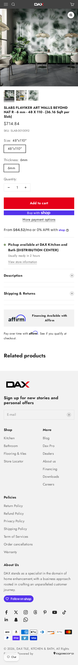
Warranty (10, 552)
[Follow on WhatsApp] (25, 619)
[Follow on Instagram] (25, 612)
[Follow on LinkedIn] (6, 619)
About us (49, 461)
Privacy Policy (14, 521)
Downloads (51, 476)
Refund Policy (14, 513)
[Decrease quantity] (8, 187)
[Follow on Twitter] (16, 612)
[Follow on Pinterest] (45, 612)
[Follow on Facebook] (6, 612)
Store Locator (13, 461)
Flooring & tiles (15, 453)
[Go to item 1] (9, 96)
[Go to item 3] (33, 96)
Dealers (48, 453)
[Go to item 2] (21, 96)
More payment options (39, 219)
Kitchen (9, 438)
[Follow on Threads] (35, 612)
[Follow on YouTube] (54, 612)
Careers (48, 484)
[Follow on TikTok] (64, 612)
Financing (50, 469)
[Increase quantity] (25, 187)
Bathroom (11, 445)
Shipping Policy (15, 528)
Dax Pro (49, 445)
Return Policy (13, 505)
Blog (46, 438)
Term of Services (16, 536)
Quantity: (10, 179)
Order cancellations (18, 544)
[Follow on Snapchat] (16, 619)
